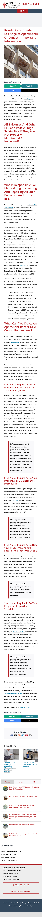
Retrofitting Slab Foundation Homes (22, 825)
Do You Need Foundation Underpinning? (23, 796)
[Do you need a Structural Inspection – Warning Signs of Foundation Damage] (11, 750)
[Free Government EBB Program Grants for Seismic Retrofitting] (5, 787)
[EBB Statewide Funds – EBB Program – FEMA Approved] (11, 1)
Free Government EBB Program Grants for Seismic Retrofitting (24, 788)
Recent (21, 782)
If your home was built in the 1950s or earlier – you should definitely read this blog (22, 816)
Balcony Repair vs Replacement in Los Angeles (30, 764)
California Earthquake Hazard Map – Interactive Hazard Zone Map (22, 806)
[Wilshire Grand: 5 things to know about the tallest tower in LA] (5, 834)
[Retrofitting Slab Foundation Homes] (5, 825)
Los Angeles (28, 99)
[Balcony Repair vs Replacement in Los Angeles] (30, 750)
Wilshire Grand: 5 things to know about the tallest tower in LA (23, 835)
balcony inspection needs (13, 693)
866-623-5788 (25, 707)
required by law (18, 631)
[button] (5, 760)
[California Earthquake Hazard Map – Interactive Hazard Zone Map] (5, 806)
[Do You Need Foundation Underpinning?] (5, 797)
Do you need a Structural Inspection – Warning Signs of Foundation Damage (10, 767)
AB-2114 (23, 265)
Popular (7, 782)
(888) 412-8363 (30, 3)
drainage (15, 500)
